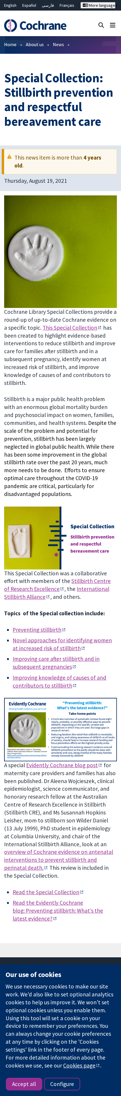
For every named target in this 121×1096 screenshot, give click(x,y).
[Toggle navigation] (112, 25)
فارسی (48, 5)
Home (10, 44)
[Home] (36, 25)
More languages (101, 5)
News (58, 44)
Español (29, 5)
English (10, 5)
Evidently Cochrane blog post (62, 765)
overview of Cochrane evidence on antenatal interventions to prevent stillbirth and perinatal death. (58, 859)
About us (35, 44)
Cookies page (79, 1065)
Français (67, 5)
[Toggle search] (101, 25)
